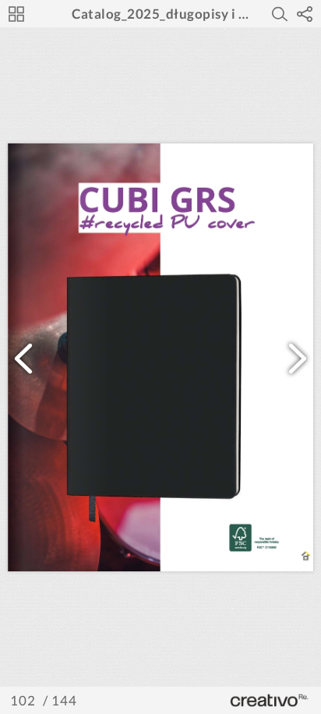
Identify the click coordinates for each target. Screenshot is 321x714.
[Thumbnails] (16, 14)
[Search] (280, 14)
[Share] (305, 14)
